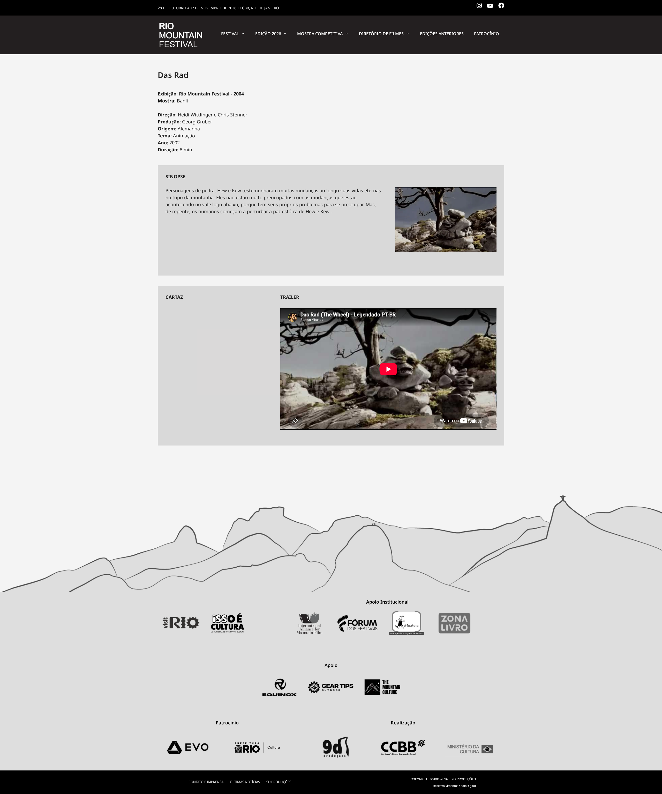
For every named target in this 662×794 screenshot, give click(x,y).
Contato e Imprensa (206, 782)
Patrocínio (486, 33)
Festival (230, 33)
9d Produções (278, 782)
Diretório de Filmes (381, 33)
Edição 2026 (268, 33)
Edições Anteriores (442, 33)
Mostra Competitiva (320, 33)
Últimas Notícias (245, 782)
